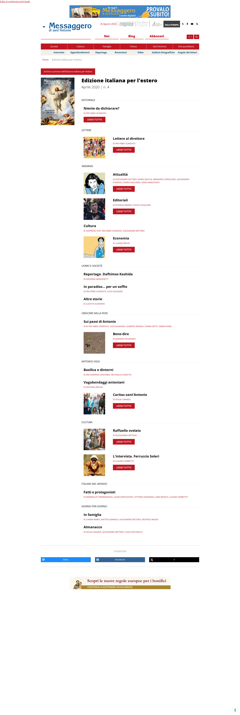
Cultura (80, 46)
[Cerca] (196, 37)
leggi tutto (94, 119)
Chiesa (133, 46)
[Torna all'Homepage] (70, 27)
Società (54, 46)
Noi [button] (106, 36)
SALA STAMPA (172, 24)
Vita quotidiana (186, 46)
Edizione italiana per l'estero (67, 59)
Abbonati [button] (157, 36)
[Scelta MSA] (43, 27)
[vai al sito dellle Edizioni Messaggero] (156, 24)
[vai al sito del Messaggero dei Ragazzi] (127, 24)
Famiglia (107, 46)
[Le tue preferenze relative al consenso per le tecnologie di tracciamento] (235, 710)
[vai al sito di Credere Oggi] (143, 24)
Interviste (59, 52)
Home (45, 59)
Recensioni (121, 52)
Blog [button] (131, 36)
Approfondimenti (80, 52)
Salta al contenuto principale (15, 1)
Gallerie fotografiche (163, 52)
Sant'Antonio (160, 46)
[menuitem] (107, 36)
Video (141, 52)
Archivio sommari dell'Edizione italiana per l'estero (68, 71)
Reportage (101, 52)
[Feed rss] (197, 24)
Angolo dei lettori (187, 52)
